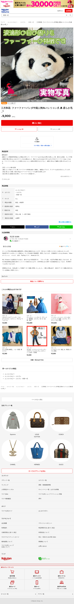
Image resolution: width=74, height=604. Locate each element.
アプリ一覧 (41, 594)
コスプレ (23, 22)
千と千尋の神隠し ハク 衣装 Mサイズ (12, 350)
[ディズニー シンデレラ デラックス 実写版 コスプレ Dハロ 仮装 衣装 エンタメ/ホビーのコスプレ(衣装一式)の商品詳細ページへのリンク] (37, 304)
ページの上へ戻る (37, 399)
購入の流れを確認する (65, 222)
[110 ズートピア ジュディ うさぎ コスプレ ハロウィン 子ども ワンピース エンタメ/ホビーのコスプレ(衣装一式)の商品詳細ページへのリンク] (12, 304)
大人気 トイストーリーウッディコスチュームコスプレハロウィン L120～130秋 (36, 350)
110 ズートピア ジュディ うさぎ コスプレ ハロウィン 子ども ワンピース (12, 318)
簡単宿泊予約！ (61, 576)
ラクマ (3, 22)
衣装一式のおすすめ (37, 360)
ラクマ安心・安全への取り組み (42, 145)
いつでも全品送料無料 (37, 576)
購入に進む (37, 122)
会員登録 (68, 11)
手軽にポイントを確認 (61, 587)
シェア (37, 227)
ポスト (13, 227)
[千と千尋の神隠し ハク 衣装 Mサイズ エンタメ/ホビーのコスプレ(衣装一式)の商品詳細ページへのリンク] (12, 336)
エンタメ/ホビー (12, 22)
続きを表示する (65, 176)
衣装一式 (31, 22)
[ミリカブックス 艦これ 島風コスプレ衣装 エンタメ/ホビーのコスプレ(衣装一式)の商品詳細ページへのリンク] (61, 336)
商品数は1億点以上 (12, 576)
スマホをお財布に (37, 587)
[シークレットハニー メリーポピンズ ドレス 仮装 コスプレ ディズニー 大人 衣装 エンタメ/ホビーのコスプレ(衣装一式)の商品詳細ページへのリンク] (61, 304)
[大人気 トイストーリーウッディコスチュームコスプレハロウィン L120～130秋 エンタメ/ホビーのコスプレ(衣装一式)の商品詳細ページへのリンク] (37, 336)
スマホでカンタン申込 (12, 587)
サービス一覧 (4, 594)
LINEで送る (62, 227)
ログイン (60, 11)
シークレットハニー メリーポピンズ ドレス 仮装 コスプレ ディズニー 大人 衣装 (61, 318)
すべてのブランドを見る (37, 471)
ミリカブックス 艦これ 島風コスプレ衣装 (61, 350)
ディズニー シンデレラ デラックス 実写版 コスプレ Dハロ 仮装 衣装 (37, 318)
